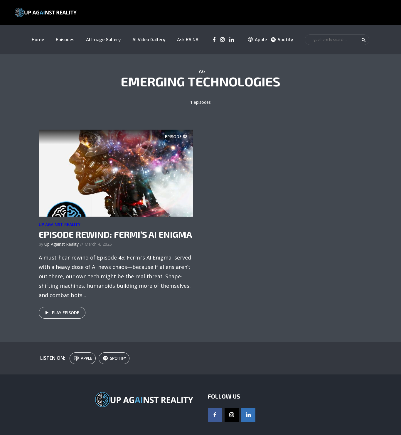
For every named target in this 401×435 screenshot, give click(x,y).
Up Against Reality (59, 224)
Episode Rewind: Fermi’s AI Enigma (115, 234)
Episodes (65, 40)
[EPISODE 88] (116, 172)
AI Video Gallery (148, 40)
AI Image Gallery (103, 40)
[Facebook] (215, 415)
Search (363, 40)
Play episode (65, 312)
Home (38, 40)
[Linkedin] (248, 415)
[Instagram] (232, 415)
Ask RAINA (187, 40)
